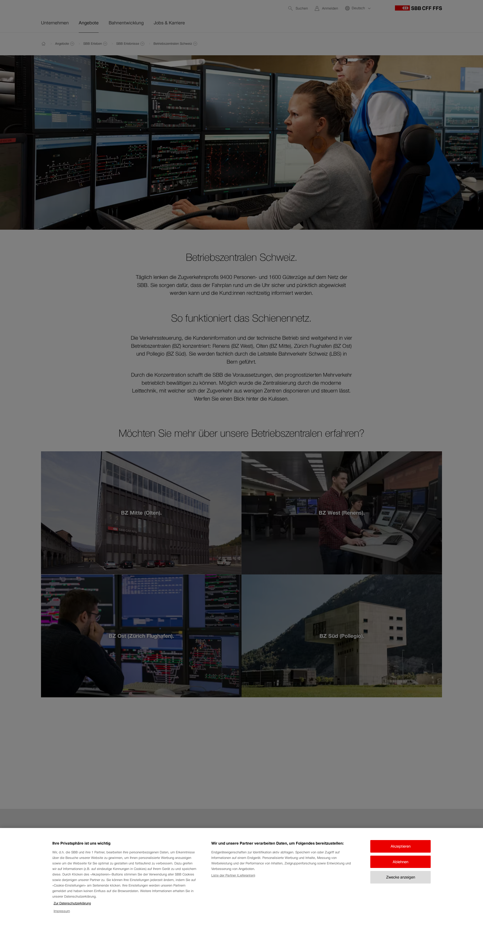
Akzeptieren (401, 846)
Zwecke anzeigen (400, 877)
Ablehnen (400, 862)
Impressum (62, 911)
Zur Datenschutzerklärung (72, 903)
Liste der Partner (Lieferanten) (233, 875)
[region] (241, 877)
